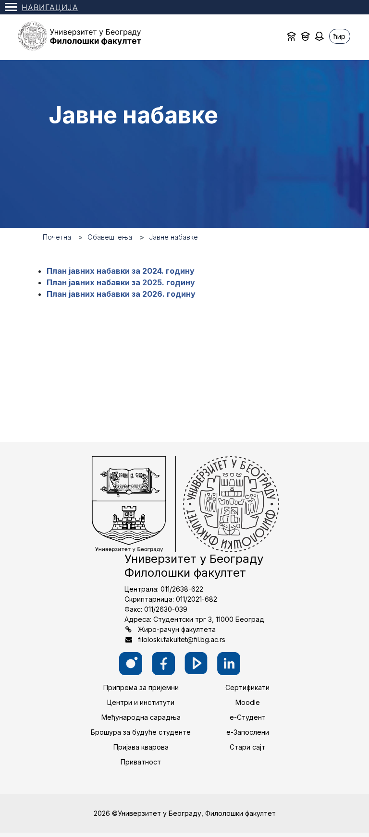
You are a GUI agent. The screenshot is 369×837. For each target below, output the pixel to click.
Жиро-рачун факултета (177, 629)
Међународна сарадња (141, 717)
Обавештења (109, 237)
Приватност (141, 762)
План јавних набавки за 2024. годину (121, 271)
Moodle (247, 702)
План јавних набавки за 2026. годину (121, 294)
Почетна (57, 237)
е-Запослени (247, 732)
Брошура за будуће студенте (141, 732)
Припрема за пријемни (141, 687)
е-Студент (248, 717)
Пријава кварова (141, 747)
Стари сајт (247, 747)
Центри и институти (140, 702)
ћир (339, 36)
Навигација (50, 7)
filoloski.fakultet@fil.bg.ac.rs (181, 639)
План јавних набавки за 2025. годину (121, 282)
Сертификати (247, 687)
